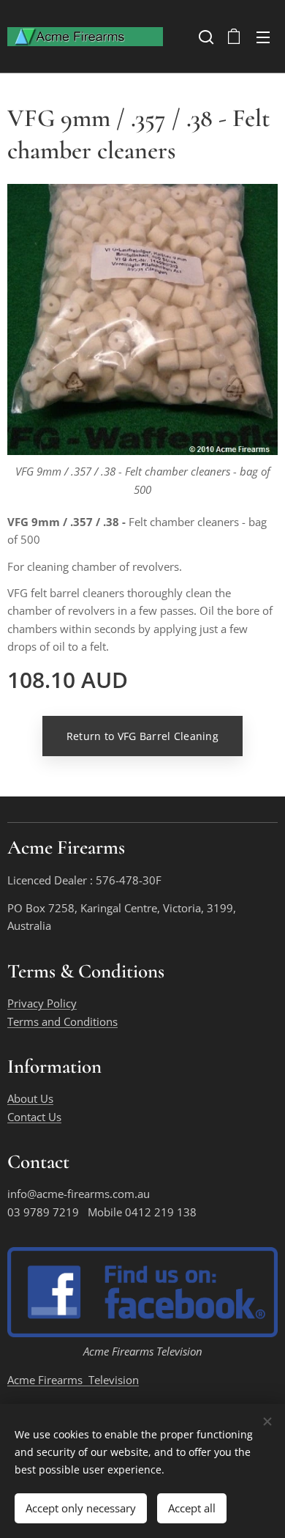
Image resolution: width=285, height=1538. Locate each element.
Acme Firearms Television (73, 1379)
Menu (263, 36)
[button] (204, 36)
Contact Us (34, 1116)
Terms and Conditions (62, 1021)
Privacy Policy (42, 1003)
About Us (30, 1098)
